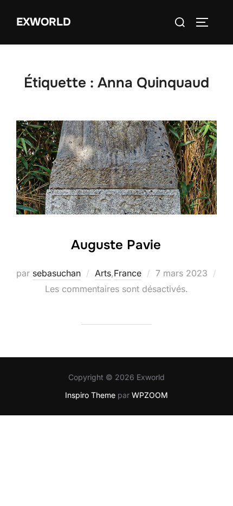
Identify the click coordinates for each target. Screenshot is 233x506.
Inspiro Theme (90, 395)
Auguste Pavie (116, 245)
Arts (103, 273)
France (127, 273)
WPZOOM (150, 395)
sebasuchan (57, 273)
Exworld (43, 22)
